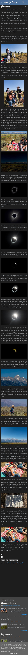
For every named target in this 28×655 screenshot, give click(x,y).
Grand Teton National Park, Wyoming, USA (14, 563)
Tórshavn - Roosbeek (8, 603)
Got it (18, 653)
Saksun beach (6, 619)
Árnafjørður (6, 634)
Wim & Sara (10, 2)
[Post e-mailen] (2, 557)
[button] (26, 7)
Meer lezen (24, 614)
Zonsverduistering (14, 560)
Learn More (12, 653)
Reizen (3, 560)
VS (7, 560)
